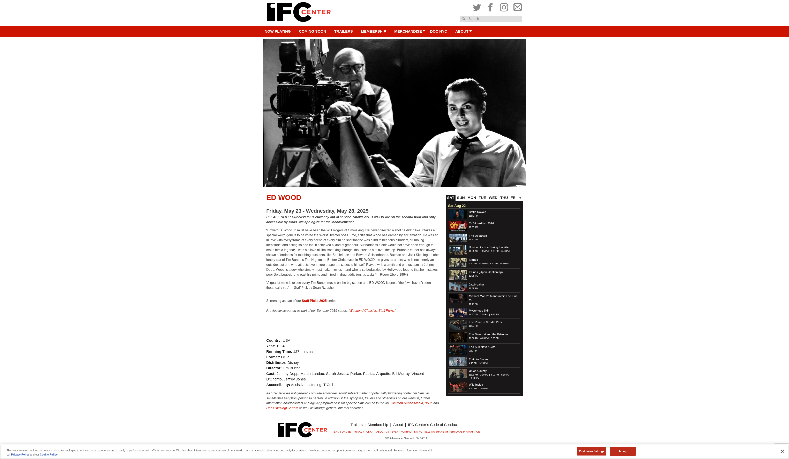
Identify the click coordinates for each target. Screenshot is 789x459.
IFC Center (299, 13)
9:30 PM (504, 263)
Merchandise (408, 31)
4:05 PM (484, 338)
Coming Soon (312, 31)
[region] (394, 451)
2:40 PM (473, 263)
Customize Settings (591, 451)
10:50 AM (473, 338)
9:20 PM (475, 378)
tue (482, 198)
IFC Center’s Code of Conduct (433, 425)
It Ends (473, 259)
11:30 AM (473, 314)
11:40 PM (473, 216)
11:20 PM (473, 239)
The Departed (478, 235)
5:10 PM (483, 263)
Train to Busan (478, 359)
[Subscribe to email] (516, 6)
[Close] (782, 451)
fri (514, 198)
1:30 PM (484, 374)
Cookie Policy (49, 454)
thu (504, 198)
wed (493, 198)
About (461, 31)
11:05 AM (473, 374)
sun (461, 198)
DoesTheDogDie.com (282, 408)
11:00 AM (473, 227)
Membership (373, 31)
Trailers (343, 31)
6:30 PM (505, 374)
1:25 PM (484, 251)
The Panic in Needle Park (485, 322)
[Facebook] (490, 6)
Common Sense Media (406, 403)
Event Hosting (402, 431)
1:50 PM (473, 388)
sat (450, 198)
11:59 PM (473, 288)
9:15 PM (483, 363)
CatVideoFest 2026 (481, 223)
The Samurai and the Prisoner (488, 334)
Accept (622, 451)
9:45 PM (495, 314)
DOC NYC (438, 31)
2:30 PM (473, 350)
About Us (382, 431)
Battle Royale (477, 212)
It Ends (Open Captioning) (486, 272)
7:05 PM (483, 388)
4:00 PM (495, 251)
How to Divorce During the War (489, 247)
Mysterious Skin (479, 310)
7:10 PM (494, 263)
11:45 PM (473, 304)
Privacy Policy (363, 431)
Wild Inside (476, 384)
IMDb (429, 403)
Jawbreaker (476, 284)
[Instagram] (504, 6)
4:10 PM (495, 374)
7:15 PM (484, 314)
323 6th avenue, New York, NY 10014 (406, 438)
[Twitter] (478, 6)
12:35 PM (473, 276)
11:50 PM (473, 326)
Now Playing (278, 31)
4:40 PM (473, 363)
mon (471, 198)
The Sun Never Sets (482, 346)
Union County (478, 370)
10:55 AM (473, 251)
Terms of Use (341, 431)
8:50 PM (495, 338)
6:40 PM (505, 251)
